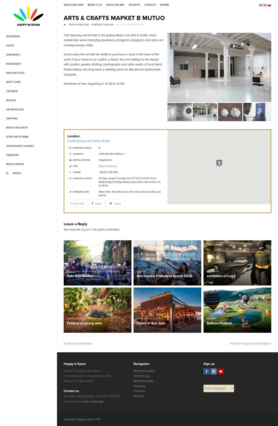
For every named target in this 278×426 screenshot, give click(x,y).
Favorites (140, 386)
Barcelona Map (143, 381)
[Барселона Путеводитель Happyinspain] (28, 16)
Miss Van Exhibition (79, 343)
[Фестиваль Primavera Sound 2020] (167, 262)
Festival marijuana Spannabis (249, 343)
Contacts (139, 391)
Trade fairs (113, 271)
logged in (87, 229)
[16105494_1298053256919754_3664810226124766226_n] (219, 67)
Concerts (102, 271)
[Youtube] (221, 371)
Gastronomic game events (81, 271)
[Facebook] (207, 371)
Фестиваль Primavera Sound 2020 (165, 276)
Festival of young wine (84, 323)
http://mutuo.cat (108, 166)
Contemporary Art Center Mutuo (88, 141)
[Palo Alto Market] (98, 262)
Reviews (139, 396)
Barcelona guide (144, 371)
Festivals (142, 271)
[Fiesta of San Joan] (167, 310)
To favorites (77, 203)
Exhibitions (213, 271)
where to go (142, 376)
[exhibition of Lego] (237, 262)
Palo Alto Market (80, 276)
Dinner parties (144, 318)
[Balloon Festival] (237, 310)
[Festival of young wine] (98, 310)
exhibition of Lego (221, 276)
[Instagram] (214, 371)
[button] (219, 163)
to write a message (91, 401)
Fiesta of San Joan (151, 323)
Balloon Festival (219, 323)
